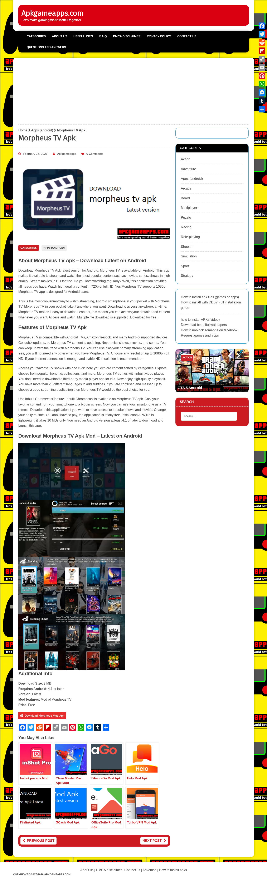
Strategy (187, 275)
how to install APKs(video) (200, 319)
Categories (36, 36)
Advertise (149, 870)
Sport (185, 266)
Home (22, 130)
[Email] (262, 67)
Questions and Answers (46, 47)
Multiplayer (189, 208)
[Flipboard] (262, 51)
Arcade (186, 188)
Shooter (187, 246)
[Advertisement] (133, 92)
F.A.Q (103, 36)
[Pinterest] (262, 76)
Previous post (40, 840)
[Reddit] (262, 42)
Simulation (189, 256)
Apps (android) (42, 130)
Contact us (186, 36)
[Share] (262, 109)
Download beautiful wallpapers (204, 325)
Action (185, 159)
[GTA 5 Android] (212, 370)
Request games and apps (200, 335)
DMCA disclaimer (109, 870)
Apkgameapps (66, 153)
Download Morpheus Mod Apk (44, 715)
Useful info (83, 36)
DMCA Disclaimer (127, 36)
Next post (152, 840)
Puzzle (186, 217)
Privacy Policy (159, 36)
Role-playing (190, 237)
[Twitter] (262, 34)
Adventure (188, 169)
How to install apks (173, 870)
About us (59, 36)
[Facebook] (262, 26)
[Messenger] (262, 92)
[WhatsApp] (262, 84)
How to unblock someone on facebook (209, 330)
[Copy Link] (262, 59)
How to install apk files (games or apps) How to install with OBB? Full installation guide (211, 302)
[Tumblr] (262, 101)
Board (185, 198)
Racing (186, 227)
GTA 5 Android (190, 388)
